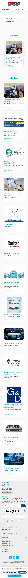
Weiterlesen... (9, 65)
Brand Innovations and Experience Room (14, 194)
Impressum (3, 547)
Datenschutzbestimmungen (7, 545)
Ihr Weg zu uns (7, 492)
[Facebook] (10, 557)
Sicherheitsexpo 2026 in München (13, 57)
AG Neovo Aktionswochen (12, 314)
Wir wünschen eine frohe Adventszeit (12, 283)
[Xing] (17, 557)
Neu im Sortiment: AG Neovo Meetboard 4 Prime (13, 373)
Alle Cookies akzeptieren (15, 575)
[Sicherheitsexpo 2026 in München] (14, 47)
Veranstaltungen (10, 24)
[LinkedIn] (14, 557)
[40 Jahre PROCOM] (14, 215)
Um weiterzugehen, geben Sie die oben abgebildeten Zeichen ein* (12, 514)
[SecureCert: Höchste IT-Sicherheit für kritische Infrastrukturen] (14, 395)
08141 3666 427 (6, 530)
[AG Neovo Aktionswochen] (14, 305)
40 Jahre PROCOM (10, 224)
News (7, 16)
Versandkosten (4, 549)
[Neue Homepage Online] (14, 458)
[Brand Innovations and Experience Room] (14, 184)
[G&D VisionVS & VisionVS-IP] (14, 334)
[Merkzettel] (19, 9)
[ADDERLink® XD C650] (14, 428)
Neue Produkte (10, 21)
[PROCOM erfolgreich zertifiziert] (14, 152)
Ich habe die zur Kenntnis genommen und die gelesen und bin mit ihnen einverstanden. (14, 520)
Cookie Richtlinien (5, 543)
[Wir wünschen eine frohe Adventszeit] (14, 273)
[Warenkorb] (25, 9)
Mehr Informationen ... (17, 569)
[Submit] (24, 505)
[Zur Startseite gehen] (14, 4)
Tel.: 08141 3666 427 (6, 488)
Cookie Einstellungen (6, 541)
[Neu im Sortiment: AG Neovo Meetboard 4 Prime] (14, 363)
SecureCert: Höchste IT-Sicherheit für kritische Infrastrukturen (13, 406)
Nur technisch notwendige (9, 572)
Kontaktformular (5, 551)
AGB (2, 539)
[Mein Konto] (22, 9)
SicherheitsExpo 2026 (11, 131)
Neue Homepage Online (11, 468)
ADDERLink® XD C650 (11, 438)
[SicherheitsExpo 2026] (14, 122)
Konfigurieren (22, 572)
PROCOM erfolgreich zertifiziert (11, 162)
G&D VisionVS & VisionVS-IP (13, 343)
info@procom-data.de (6, 489)
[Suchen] (16, 9)
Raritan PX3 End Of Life (11, 253)
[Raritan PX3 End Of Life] (14, 244)
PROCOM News (10, 18)
